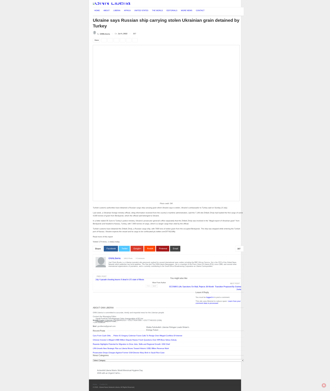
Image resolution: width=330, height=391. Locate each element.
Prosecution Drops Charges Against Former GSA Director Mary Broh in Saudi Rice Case (128, 353)
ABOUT (107, 10)
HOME (97, 10)
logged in (210, 297)
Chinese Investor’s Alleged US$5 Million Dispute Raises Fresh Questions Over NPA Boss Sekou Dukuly (135, 340)
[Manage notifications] (324, 385)
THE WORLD (157, 10)
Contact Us (103, 384)
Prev (148, 286)
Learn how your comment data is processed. (218, 302)
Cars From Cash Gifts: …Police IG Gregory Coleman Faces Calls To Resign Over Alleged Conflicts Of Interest (137, 336)
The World (96, 282)
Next (154, 286)
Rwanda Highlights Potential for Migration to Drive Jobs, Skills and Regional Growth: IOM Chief (131, 344)
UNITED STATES (141, 10)
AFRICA (127, 10)
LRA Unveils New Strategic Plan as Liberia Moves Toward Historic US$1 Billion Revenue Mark (131, 348)
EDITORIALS (172, 10)
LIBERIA (116, 10)
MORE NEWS (186, 10)
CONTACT (200, 10)
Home (95, 384)
